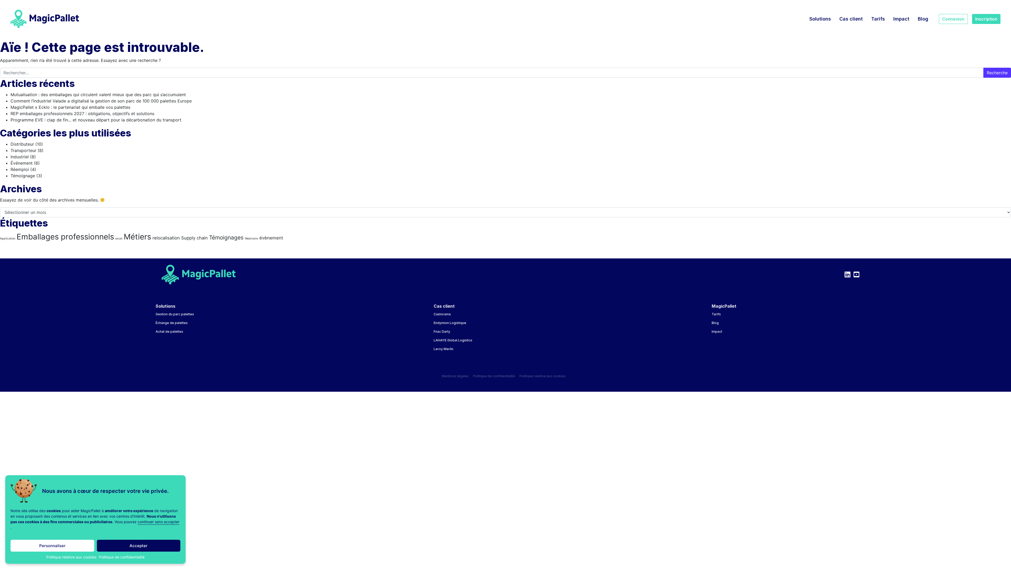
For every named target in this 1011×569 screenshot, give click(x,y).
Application (7, 238)
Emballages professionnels (65, 236)
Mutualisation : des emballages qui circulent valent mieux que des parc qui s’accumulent (98, 94)
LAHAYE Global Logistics (453, 340)
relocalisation (166, 238)
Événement (22, 163)
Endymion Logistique (450, 323)
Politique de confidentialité (122, 557)
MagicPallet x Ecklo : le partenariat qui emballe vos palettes (70, 107)
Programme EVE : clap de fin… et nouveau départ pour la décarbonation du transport (96, 119)
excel (118, 238)
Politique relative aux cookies (71, 557)
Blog (923, 19)
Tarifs (878, 19)
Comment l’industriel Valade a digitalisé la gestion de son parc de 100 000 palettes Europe (101, 101)
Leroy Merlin (443, 349)
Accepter (138, 545)
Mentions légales (455, 376)
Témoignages (226, 237)
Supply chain (194, 238)
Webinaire (251, 238)
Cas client (851, 19)
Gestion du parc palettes (175, 314)
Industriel (20, 156)
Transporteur (23, 150)
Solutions (820, 19)
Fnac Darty (442, 331)
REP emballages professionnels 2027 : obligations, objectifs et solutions (82, 113)
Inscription (986, 19)
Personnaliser (52, 545)
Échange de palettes (172, 323)
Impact (901, 19)
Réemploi (20, 169)
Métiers (137, 236)
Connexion (953, 19)
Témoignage (23, 175)
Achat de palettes (169, 331)
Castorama (442, 314)
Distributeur (22, 144)
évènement (271, 238)
